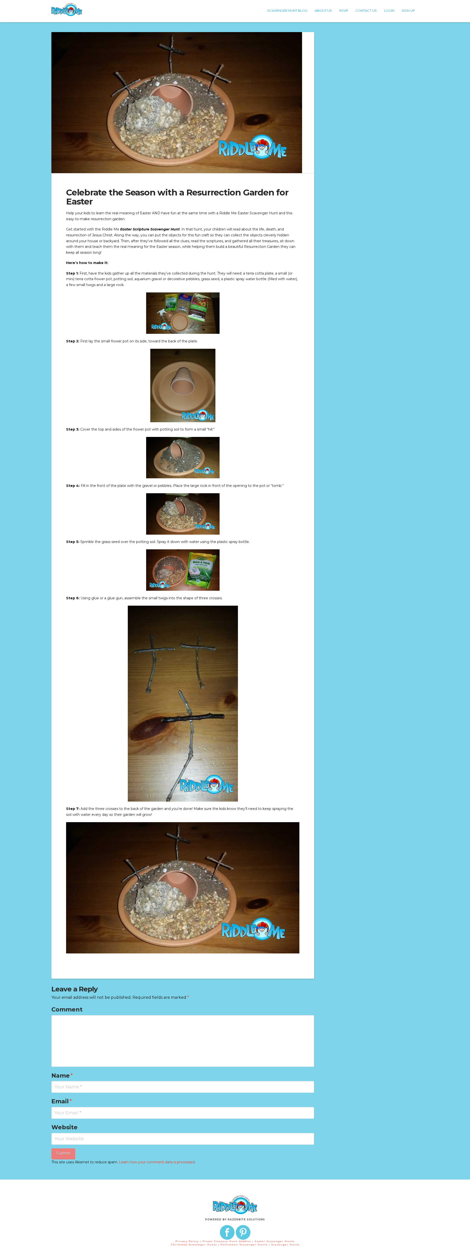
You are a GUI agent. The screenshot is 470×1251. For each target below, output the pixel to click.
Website (64, 1127)
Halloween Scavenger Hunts (245, 1244)
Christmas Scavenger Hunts (194, 1244)
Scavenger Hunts (285, 1244)
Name (62, 1075)
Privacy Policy (187, 1241)
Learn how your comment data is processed (157, 1162)
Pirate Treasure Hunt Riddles (227, 1241)
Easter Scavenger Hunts (274, 1241)
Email (61, 1101)
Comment (66, 1009)
